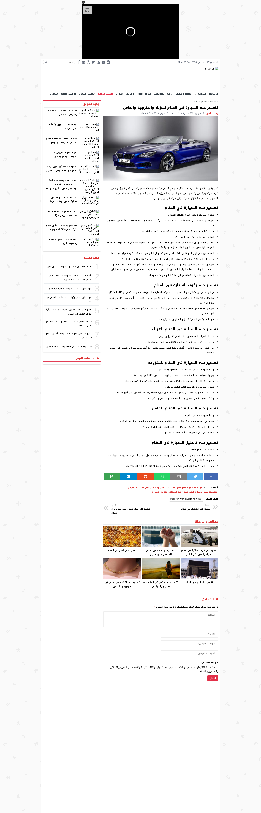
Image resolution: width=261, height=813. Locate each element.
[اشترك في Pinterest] (83, 62)
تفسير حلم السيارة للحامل (174, 488)
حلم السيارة (175, 492)
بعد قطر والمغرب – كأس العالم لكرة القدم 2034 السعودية (61, 228)
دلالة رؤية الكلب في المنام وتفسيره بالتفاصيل (69, 346)
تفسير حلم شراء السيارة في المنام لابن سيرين (130, 509)
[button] (83, 2)
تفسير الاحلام (105, 94)
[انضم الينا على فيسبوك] (79, 62)
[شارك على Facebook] (211, 476)
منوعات (54, 94)
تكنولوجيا (159, 94)
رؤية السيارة (159, 492)
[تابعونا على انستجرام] (88, 62)
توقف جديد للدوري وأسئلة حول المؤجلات (63, 126)
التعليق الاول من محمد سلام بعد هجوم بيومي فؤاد (62, 213)
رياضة (170, 94)
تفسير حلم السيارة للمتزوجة (200, 492)
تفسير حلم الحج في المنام (199, 582)
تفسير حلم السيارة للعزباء (142, 488)
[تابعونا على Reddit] (108, 62)
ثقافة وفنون (144, 94)
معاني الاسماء (87, 94)
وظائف (130, 94)
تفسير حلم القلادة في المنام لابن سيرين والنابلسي (122, 584)
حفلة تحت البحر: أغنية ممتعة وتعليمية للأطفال (62, 113)
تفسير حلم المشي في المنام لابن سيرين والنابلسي (160, 584)
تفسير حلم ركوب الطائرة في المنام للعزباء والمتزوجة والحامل (199, 552)
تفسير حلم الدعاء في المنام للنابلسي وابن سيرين (160, 552)
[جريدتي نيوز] (130, 77)
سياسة (202, 94)
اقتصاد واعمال (184, 94)
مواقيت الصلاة (69, 94)
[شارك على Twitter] (195, 476)
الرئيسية (213, 94)
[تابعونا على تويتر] (93, 62)
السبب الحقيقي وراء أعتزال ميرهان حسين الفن (69, 266)
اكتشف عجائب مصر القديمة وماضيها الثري (63, 242)
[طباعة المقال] (112, 476)
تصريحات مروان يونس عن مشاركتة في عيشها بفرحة (63, 199)
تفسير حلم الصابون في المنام (195, 507)
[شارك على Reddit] (145, 476)
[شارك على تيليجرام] (128, 476)
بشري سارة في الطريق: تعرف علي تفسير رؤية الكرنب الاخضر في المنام (69, 311)
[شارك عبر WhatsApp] (162, 476)
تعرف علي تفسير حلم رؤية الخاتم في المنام (70, 288)
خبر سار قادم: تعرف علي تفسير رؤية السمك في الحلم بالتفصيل (68, 323)
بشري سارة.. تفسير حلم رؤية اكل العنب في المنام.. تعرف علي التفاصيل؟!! (70, 277)
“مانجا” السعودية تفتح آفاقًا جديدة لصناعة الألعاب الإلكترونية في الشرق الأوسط (61, 184)
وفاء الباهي (212, 113)
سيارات (119, 94)
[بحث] (46, 62)
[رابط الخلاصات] (98, 62)
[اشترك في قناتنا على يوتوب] (103, 62)
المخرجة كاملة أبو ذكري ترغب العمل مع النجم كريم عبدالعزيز (62, 168)
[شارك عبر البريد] (178, 476)
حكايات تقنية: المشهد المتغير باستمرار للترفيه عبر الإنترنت (61, 140)
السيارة (196, 488)
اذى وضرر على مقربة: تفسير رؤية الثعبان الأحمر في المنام (69, 335)
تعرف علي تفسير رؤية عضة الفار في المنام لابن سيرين (69, 299)
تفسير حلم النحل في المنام (122, 550)
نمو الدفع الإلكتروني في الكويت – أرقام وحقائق (64, 154)
